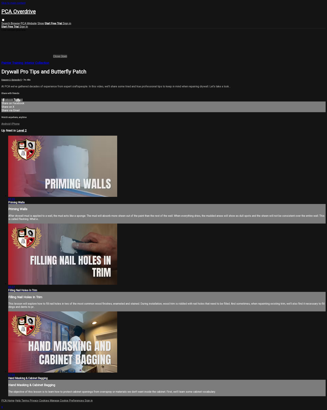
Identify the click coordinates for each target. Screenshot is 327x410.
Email (19, 99)
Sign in (67, 23)
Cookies (44, 400)
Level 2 (22, 130)
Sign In (23, 26)
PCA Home (7, 400)
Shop (40, 23)
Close (57, 56)
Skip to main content (13, 3)
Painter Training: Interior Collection (25, 63)
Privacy (34, 400)
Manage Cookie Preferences (67, 400)
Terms (25, 400)
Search (6, 23)
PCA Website (29, 23)
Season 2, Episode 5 (11, 80)
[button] (3, 20)
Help (18, 400)
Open (64, 56)
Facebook (7, 99)
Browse (15, 23)
